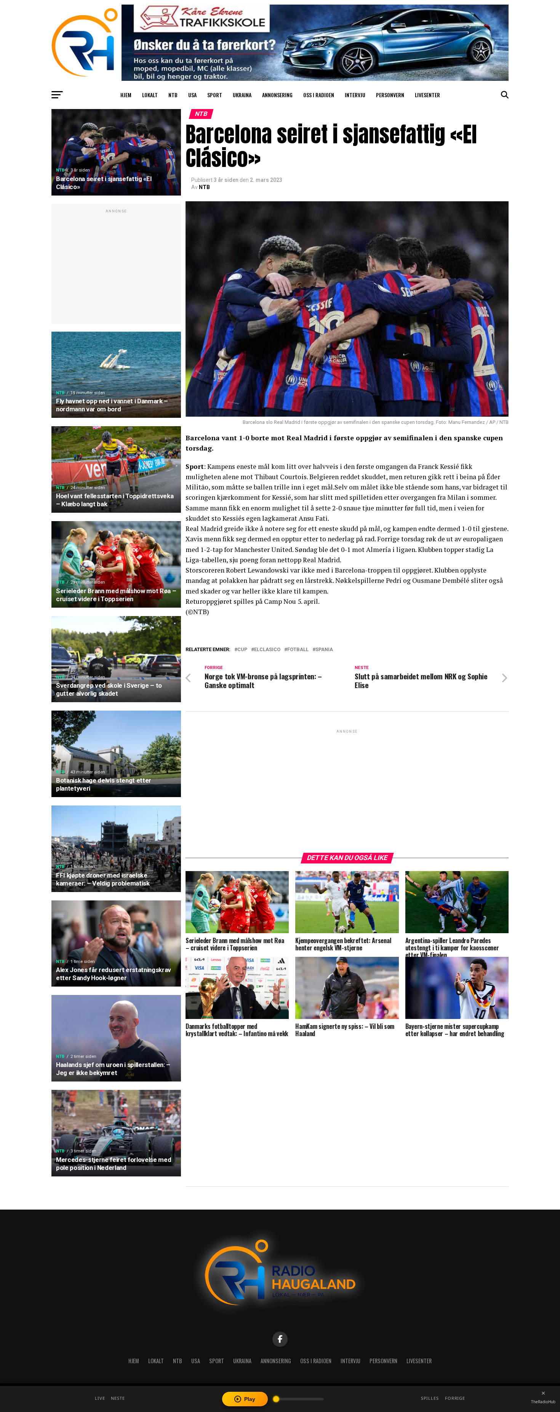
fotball (298, 649)
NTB (173, 95)
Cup (242, 649)
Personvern (390, 95)
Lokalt (150, 95)
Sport (214, 95)
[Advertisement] (116, 268)
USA (192, 95)
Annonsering (277, 95)
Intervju (355, 95)
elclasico (267, 649)
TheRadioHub (543, 1401)
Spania (324, 649)
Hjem (125, 95)
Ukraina (242, 95)
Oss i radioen (318, 95)
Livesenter (427, 95)
